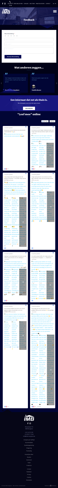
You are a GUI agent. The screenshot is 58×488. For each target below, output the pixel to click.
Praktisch (29, 465)
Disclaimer (29, 480)
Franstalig (29, 451)
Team (29, 462)
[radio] (5, 36)
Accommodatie (29, 442)
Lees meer (34, 133)
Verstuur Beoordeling (13, 56)
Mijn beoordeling (9, 33)
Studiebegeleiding (29, 445)
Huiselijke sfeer (29, 454)
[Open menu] (54, 11)
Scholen (26, 3)
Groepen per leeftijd (29, 440)
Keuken (29, 457)
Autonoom (29, 460)
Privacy (29, 474)
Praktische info (40, 3)
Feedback (29, 472)
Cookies (29, 477)
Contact (48, 3)
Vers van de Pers (18, 3)
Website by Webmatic (50, 485)
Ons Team (32, 3)
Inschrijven (29, 108)
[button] (45, 121)
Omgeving (29, 448)
